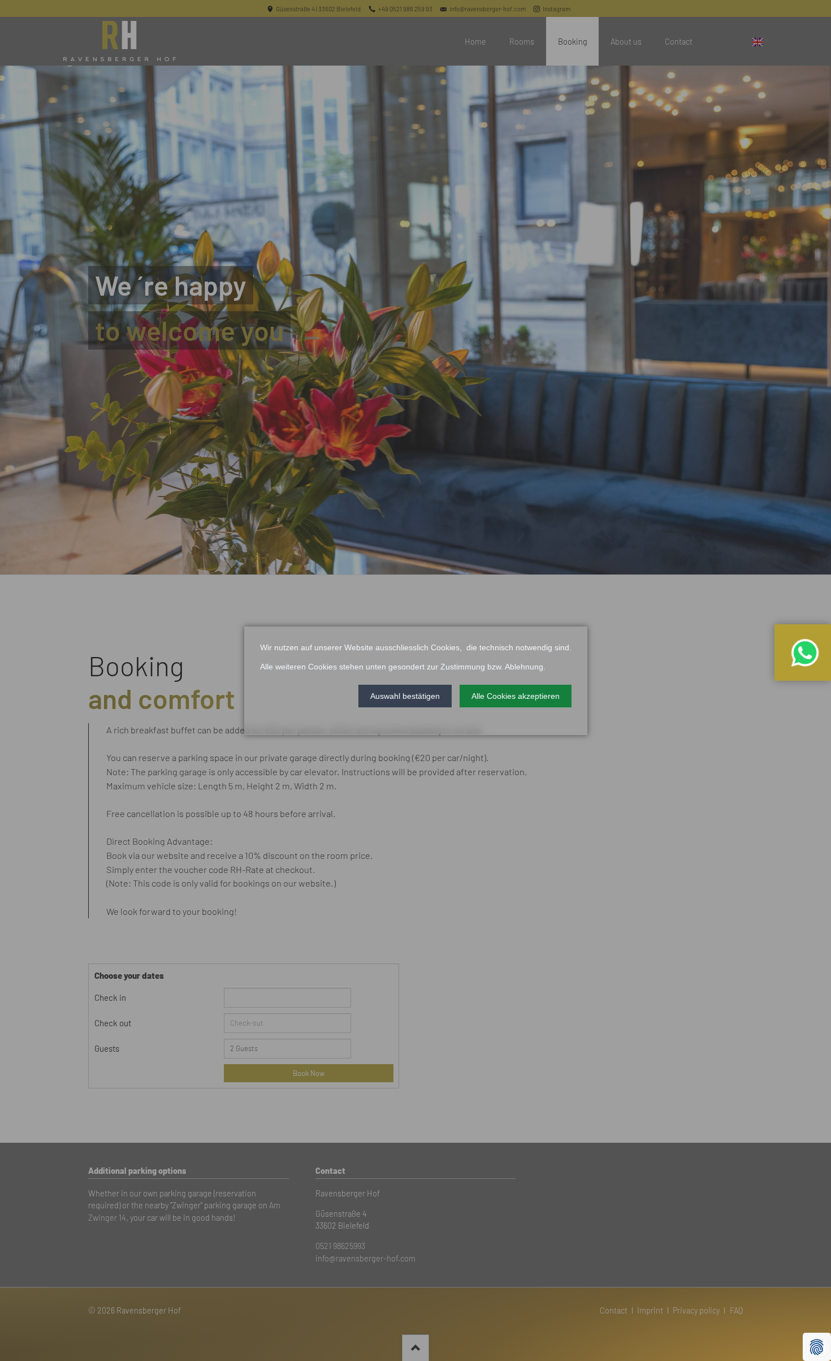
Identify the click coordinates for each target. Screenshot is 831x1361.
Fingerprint (817, 1347)
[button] (405, 695)
